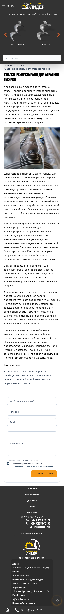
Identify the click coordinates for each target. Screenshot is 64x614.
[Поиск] (6, 57)
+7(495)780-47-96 (40, 523)
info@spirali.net (42, 527)
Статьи (32, 506)
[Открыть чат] (56, 600)
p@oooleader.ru (20, 599)
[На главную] (7, 610)
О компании (32, 488)
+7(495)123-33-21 (40, 520)
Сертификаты (32, 494)
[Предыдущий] (5, 35)
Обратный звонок (32, 533)
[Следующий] (58, 35)
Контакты (32, 512)
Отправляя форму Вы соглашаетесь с (32, 464)
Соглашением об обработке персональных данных (33, 466)
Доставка (32, 500)
